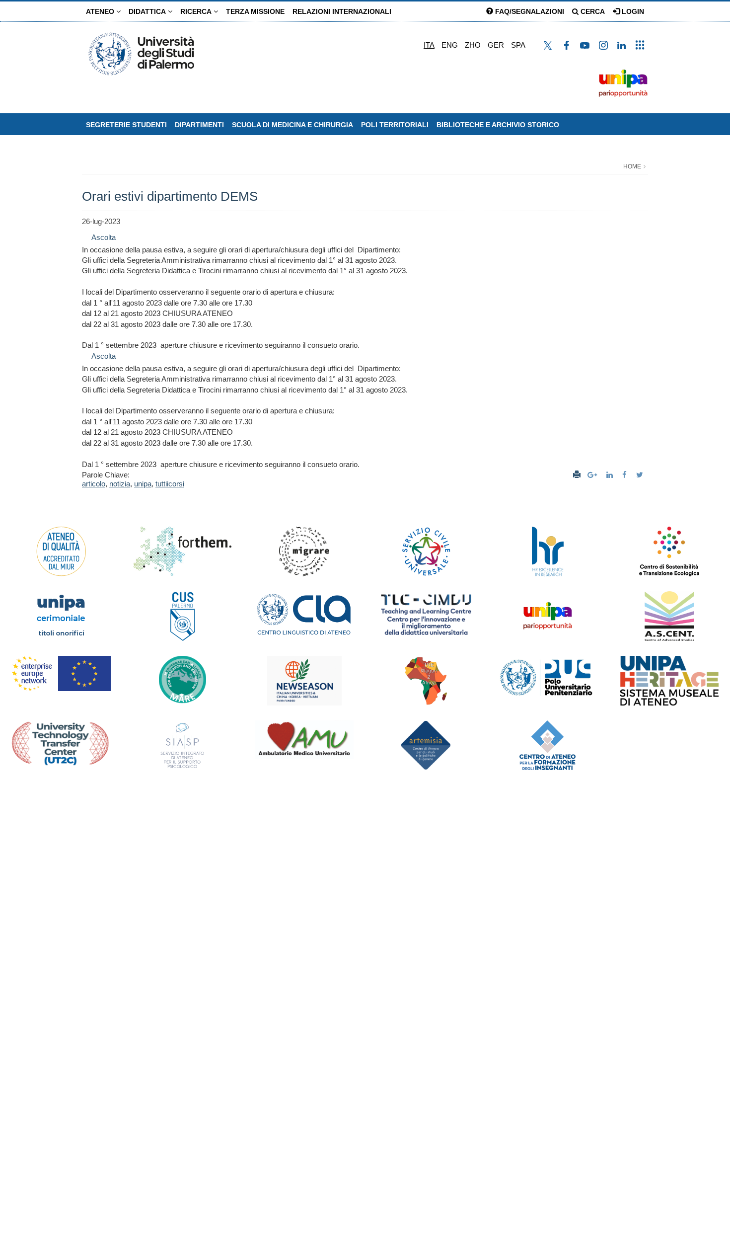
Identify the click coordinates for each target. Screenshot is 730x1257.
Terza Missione (255, 11)
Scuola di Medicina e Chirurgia (292, 125)
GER (496, 45)
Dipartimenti (199, 125)
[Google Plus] (593, 475)
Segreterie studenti (126, 125)
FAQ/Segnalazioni (528, 11)
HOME (632, 166)
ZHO (473, 45)
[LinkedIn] (610, 475)
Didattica (148, 11)
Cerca (592, 11)
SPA (518, 45)
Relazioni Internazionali (341, 11)
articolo (93, 483)
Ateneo (101, 11)
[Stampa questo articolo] (577, 475)
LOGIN (632, 11)
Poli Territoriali (395, 125)
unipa (142, 483)
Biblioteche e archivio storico (498, 125)
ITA (429, 45)
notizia (119, 483)
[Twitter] (641, 475)
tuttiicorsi (169, 483)
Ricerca (197, 11)
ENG (449, 45)
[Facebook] (625, 475)
